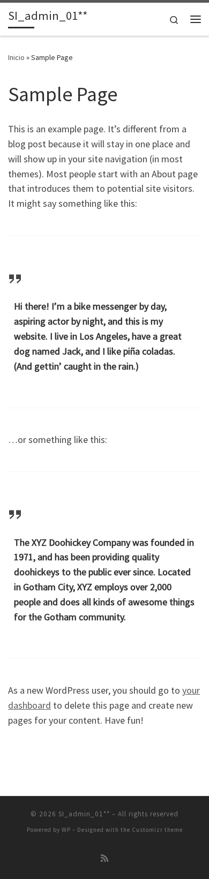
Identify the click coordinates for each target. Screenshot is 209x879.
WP (66, 829)
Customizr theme (157, 829)
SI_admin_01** (84, 813)
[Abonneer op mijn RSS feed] (104, 858)
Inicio (16, 57)
